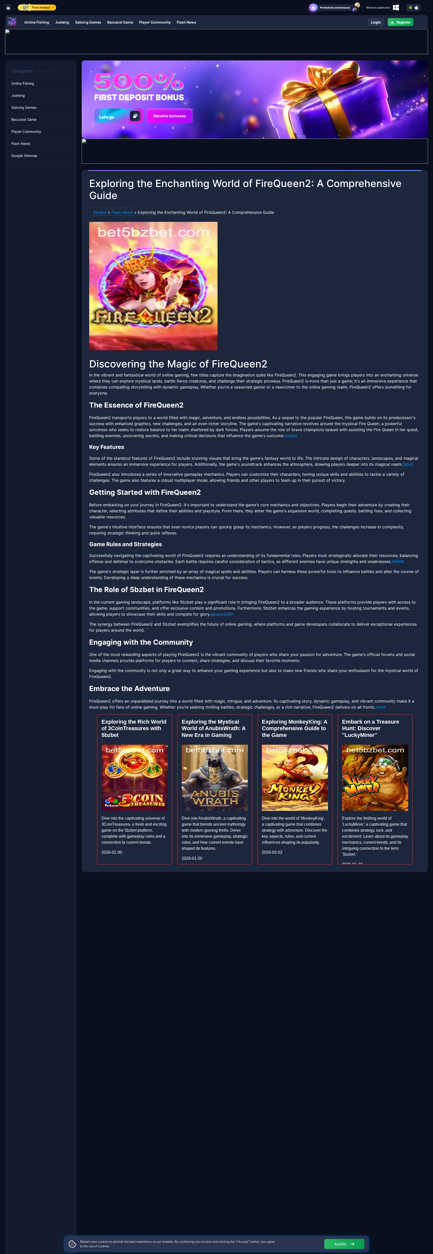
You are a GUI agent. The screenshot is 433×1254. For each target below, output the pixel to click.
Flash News (186, 22)
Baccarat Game (120, 22)
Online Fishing (36, 22)
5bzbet (100, 212)
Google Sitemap (24, 156)
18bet (407, 464)
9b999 (397, 561)
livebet (290, 435)
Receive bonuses (169, 115)
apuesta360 (221, 614)
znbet (380, 707)
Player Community (155, 22)
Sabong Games (88, 22)
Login (376, 22)
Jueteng (62, 22)
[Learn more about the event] (216, 41)
